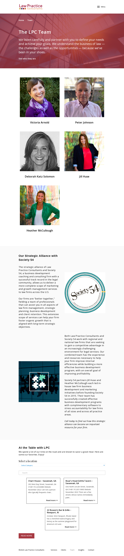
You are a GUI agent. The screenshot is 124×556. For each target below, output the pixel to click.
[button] (92, 6)
